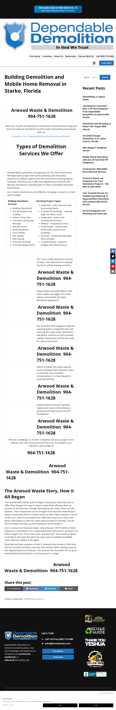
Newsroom (70, 56)
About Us (58, 56)
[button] (105, 77)
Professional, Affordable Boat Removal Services (95, 170)
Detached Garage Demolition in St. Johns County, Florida (94, 138)
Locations (47, 56)
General (40, 599)
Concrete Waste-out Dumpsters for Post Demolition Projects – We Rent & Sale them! (96, 182)
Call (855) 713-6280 (105, 56)
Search (86, 77)
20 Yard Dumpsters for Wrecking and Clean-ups (95, 212)
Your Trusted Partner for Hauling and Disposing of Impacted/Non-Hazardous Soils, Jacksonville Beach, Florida (96, 199)
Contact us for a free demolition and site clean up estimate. (41, 136)
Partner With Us (86, 56)
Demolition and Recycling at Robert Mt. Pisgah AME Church (97, 126)
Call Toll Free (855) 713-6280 (59, 639)
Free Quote (35, 56)
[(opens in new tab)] (95, 642)
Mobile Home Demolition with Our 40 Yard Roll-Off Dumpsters (95, 160)
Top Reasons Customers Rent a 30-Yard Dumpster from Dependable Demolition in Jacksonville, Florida (96, 111)
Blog (34, 599)
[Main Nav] (94, 63)
